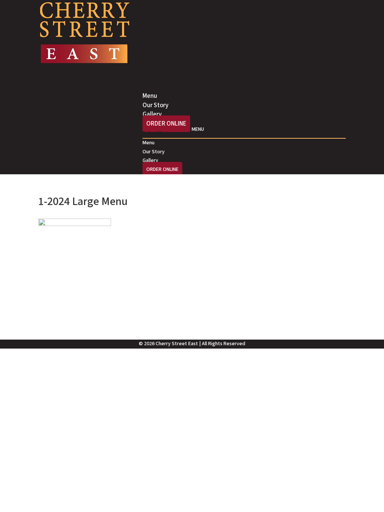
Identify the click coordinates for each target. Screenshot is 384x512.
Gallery (150, 160)
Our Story (153, 152)
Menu (148, 143)
